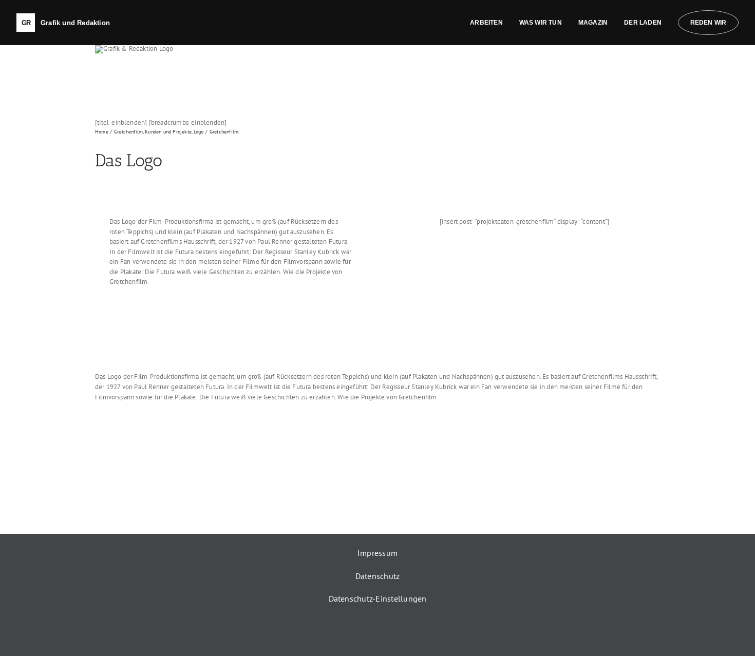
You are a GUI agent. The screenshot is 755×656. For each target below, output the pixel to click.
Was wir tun (540, 22)
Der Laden (643, 22)
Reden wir (708, 22)
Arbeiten (486, 22)
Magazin (593, 22)
